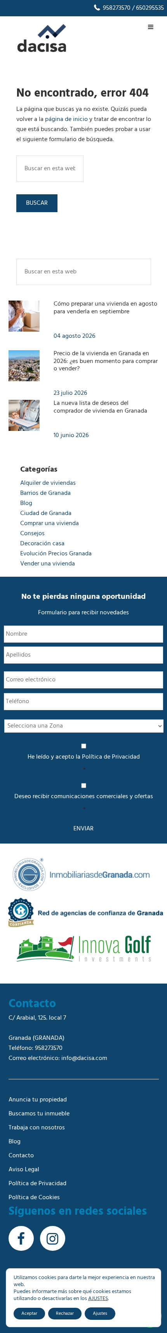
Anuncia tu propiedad (38, 1100)
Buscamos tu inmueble (39, 1114)
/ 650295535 (147, 8)
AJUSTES (98, 1298)
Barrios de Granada (45, 493)
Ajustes (100, 1313)
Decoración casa (42, 544)
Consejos (32, 534)
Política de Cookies (34, 1198)
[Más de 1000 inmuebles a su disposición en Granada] (41, 50)
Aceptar (29, 1313)
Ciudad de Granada (45, 513)
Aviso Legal (24, 1170)
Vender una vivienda (47, 564)
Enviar (83, 829)
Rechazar (65, 1313)
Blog (26, 503)
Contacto (21, 1156)
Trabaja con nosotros (37, 1128)
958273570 (115, 8)
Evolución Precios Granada (56, 554)
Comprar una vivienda (49, 524)
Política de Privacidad (111, 757)
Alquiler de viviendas (48, 483)
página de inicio (66, 119)
